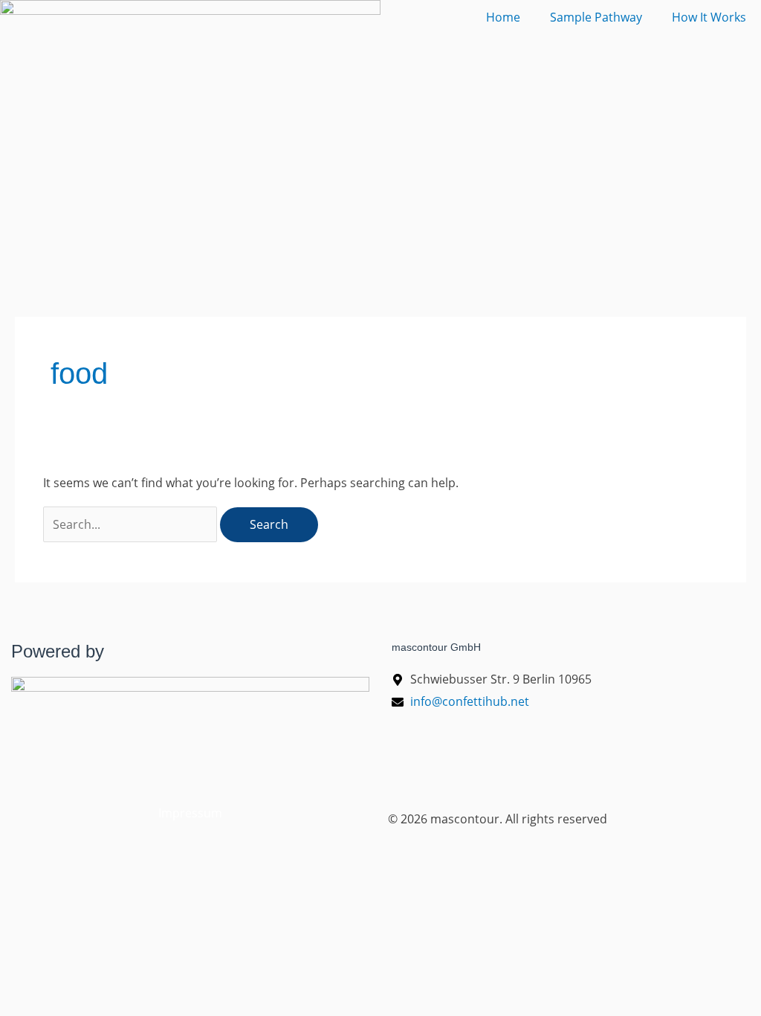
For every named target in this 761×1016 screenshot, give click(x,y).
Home (503, 17)
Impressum (190, 813)
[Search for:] (131, 524)
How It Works (709, 17)
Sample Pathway (596, 17)
